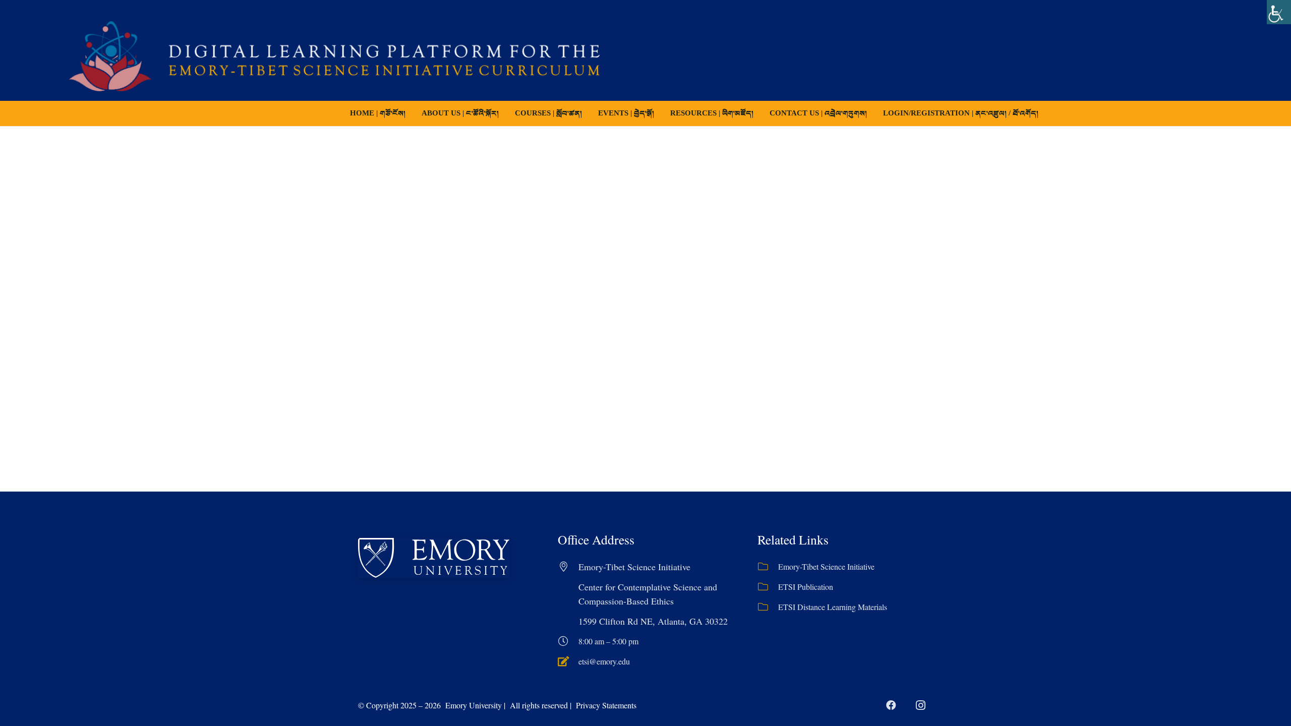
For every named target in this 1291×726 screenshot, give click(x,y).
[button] (589, 113)
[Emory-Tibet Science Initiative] (767, 567)
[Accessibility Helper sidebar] (1279, 12)
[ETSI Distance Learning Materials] (767, 607)
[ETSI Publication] (767, 587)
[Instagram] (920, 705)
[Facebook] (891, 705)
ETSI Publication (805, 586)
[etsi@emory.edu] (568, 661)
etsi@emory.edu (604, 661)
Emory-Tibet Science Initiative (826, 566)
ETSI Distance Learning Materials (832, 606)
